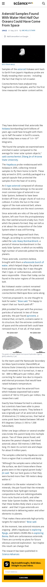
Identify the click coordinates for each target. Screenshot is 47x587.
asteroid (21, 69)
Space (4, 30)
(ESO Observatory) (8, 64)
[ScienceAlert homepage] (23, 3)
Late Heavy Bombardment (25, 241)
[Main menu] (4, 3)
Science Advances (10, 554)
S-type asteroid (12, 185)
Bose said (22, 301)
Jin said (5, 472)
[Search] (43, 3)
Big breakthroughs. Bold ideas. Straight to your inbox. (26, 564)
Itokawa (6, 128)
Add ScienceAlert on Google (17, 36)
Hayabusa (11, 164)
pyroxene (31, 315)
